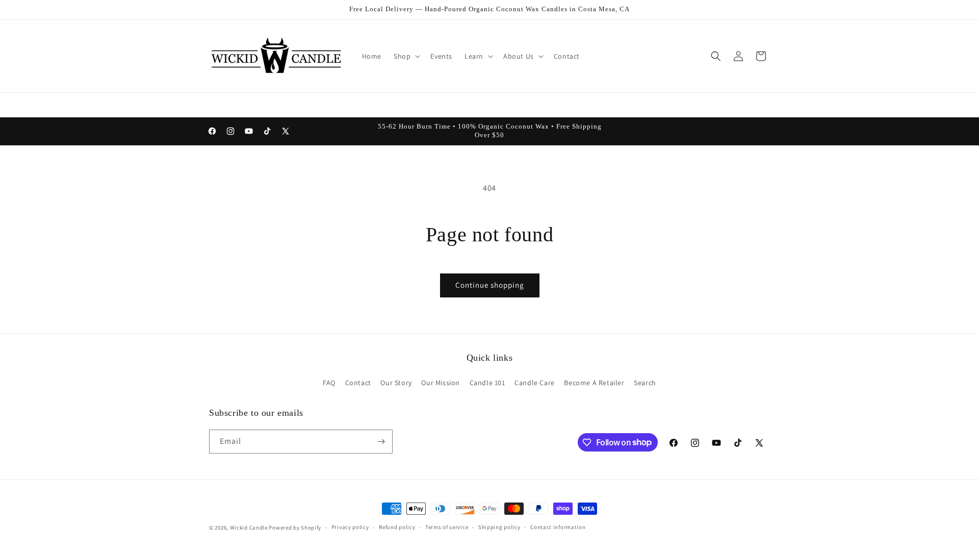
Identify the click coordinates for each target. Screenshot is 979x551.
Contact (358, 382)
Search (645, 382)
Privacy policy (350, 527)
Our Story (395, 382)
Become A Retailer (594, 382)
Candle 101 (487, 382)
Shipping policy (499, 527)
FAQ (329, 382)
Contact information (557, 527)
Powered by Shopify (295, 527)
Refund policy (397, 527)
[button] (406, 56)
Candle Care (534, 382)
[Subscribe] (381, 442)
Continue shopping (489, 285)
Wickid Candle (249, 527)
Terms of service (446, 527)
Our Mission (440, 382)
